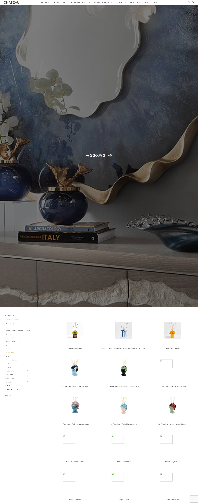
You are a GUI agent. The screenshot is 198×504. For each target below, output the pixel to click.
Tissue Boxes (11, 360)
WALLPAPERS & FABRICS (101, 2)
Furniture (59, 2)
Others (9, 345)
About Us (135, 2)
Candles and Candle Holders (18, 330)
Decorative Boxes (13, 341)
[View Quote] (193, 2)
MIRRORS (10, 382)
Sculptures (10, 356)
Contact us (150, 2)
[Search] (189, 2)
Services (121, 2)
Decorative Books (13, 338)
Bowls (8, 327)
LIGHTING (10, 378)
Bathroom (10, 323)
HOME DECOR (77, 2)
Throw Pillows (13, 389)
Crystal (9, 334)
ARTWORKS (11, 371)
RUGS (8, 385)
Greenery (10, 374)
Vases (8, 367)
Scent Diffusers (12, 352)
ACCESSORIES (12, 319)
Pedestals (10, 349)
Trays (8, 363)
